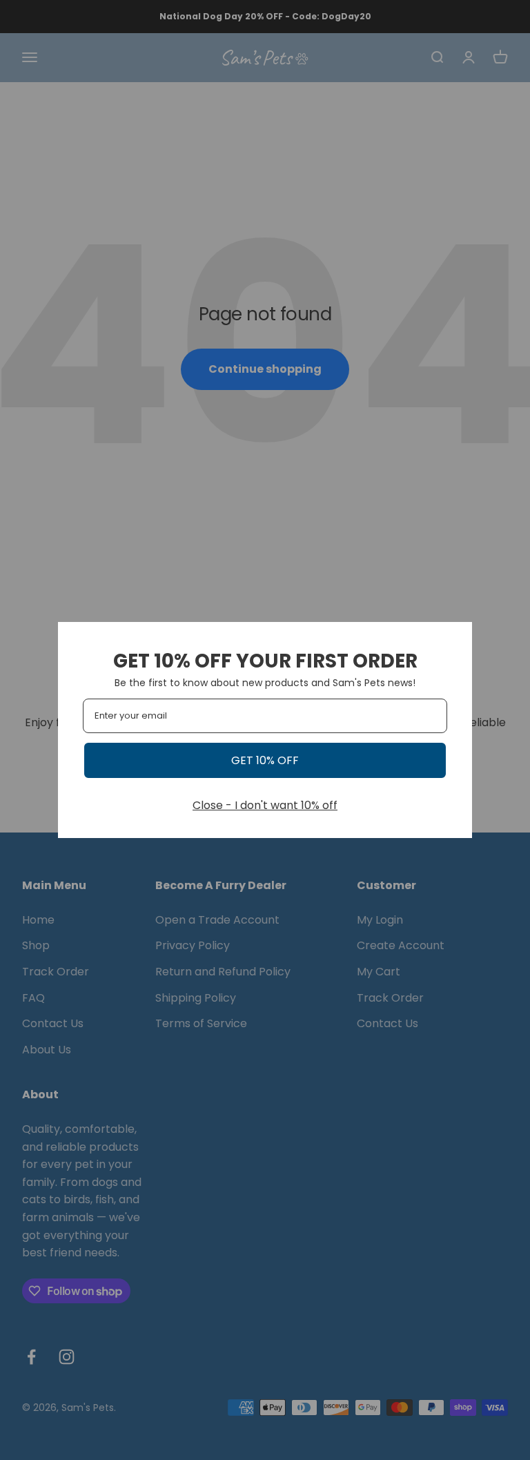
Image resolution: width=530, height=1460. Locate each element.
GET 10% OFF (265, 760)
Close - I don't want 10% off (265, 805)
